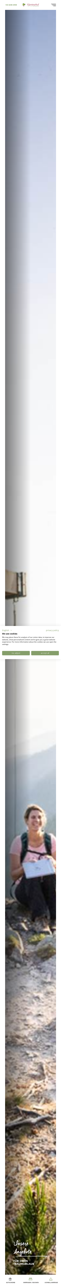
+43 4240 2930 (11, 5)
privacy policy (52, 630)
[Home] (30, 4)
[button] (7, 630)
